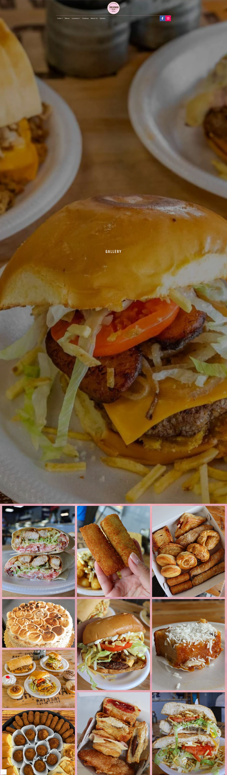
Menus (67, 18)
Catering (85, 18)
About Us (94, 18)
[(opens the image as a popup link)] (38, 552)
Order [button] (59, 18)
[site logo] (113, 7)
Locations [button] (75, 18)
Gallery (102, 18)
